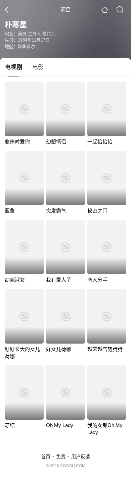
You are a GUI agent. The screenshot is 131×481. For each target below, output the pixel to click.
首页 (45, 456)
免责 (61, 456)
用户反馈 (80, 456)
